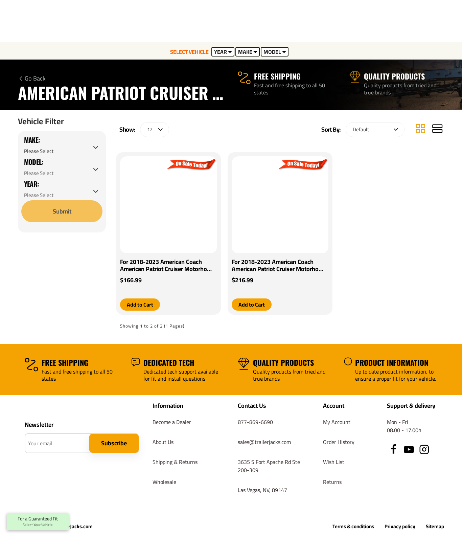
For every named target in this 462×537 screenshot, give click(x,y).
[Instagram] (424, 449)
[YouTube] (409, 449)
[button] (140, 304)
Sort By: (331, 129)
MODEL (272, 52)
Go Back (35, 78)
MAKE (245, 52)
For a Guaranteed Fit (38, 522)
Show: (127, 129)
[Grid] (420, 129)
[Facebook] (393, 449)
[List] (437, 129)
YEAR (220, 52)
